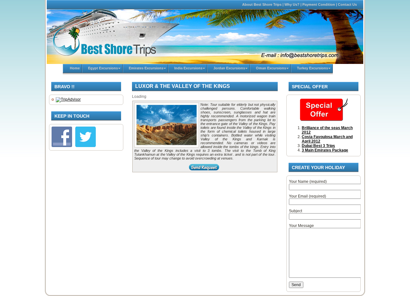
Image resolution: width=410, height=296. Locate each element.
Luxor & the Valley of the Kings (182, 86)
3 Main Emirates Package (325, 150)
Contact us (347, 4)
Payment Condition (318, 4)
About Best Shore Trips (262, 4)
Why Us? (291, 4)
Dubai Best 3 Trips (318, 146)
